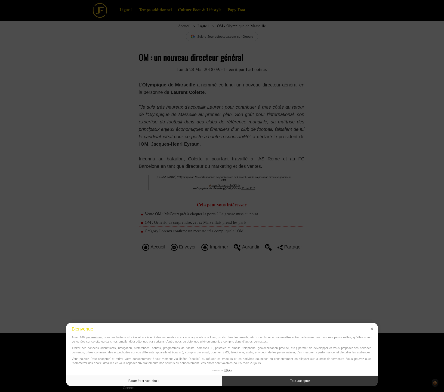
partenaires (94, 337)
